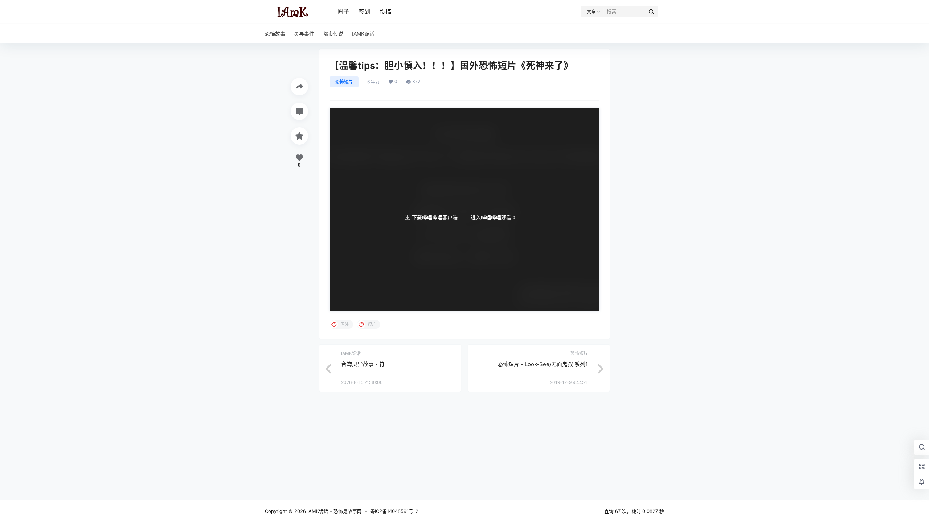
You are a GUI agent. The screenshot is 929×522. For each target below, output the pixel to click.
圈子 (343, 11)
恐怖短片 (344, 81)
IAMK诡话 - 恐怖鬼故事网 (334, 511)
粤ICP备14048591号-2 (394, 511)
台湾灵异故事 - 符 (363, 364)
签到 (364, 11)
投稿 (385, 11)
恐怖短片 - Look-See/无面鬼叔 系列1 (543, 364)
